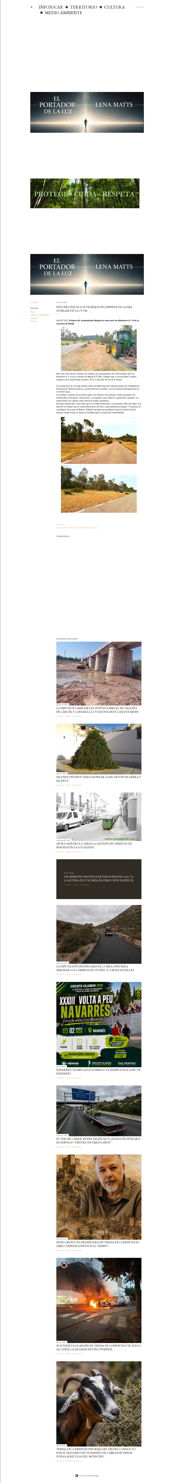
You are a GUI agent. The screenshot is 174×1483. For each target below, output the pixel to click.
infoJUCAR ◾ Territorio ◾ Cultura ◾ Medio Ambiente (82, 9)
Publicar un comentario (73, 716)
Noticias (33, 321)
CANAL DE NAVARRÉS (39, 315)
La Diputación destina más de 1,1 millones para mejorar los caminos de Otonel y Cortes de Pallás (95, 968)
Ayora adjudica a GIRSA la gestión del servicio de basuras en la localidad (94, 845)
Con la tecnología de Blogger (89, 1475)
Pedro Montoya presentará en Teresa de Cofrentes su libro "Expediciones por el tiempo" (97, 1244)
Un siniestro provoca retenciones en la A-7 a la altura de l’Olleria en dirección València (99, 878)
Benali (32, 312)
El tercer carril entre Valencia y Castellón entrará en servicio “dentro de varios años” (98, 1140)
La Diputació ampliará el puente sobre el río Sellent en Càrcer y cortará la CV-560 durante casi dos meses (97, 710)
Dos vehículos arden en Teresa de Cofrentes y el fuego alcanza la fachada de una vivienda (98, 1347)
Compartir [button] (34, 302)
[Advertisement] (85, 33)
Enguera (33, 318)
